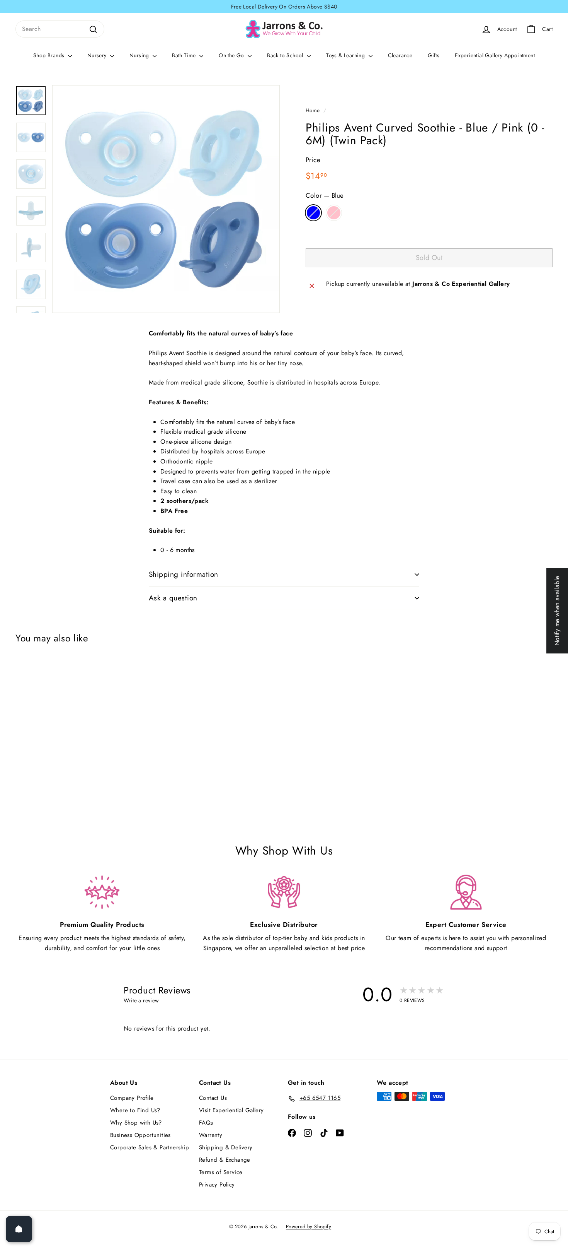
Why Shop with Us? (136, 1122)
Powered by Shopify (308, 1226)
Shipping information (183, 574)
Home (313, 110)
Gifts (433, 55)
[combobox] (59, 29)
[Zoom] (166, 199)
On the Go (232, 55)
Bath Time (184, 55)
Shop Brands (49, 55)
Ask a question (173, 598)
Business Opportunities (140, 1135)
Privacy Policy (217, 1184)
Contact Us (213, 1098)
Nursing (140, 55)
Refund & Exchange (224, 1160)
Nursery (97, 55)
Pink (334, 213)
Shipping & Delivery (226, 1147)
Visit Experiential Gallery (231, 1110)
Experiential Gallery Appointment (495, 55)
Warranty (210, 1135)
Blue (313, 213)
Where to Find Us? (135, 1110)
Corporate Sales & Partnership (149, 1147)
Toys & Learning (346, 55)
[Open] (19, 1229)
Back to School (286, 55)
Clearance (400, 55)
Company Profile (131, 1098)
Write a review (141, 1000)
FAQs (206, 1122)
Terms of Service (220, 1172)
